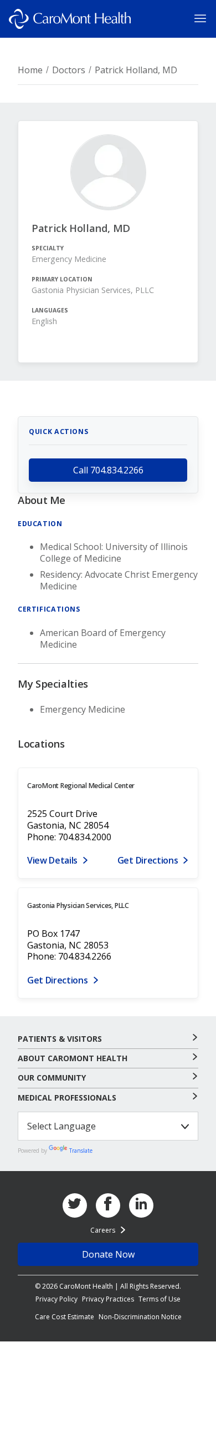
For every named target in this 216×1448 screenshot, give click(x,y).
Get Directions (147, 860)
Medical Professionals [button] (67, 1098)
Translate (80, 1150)
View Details (52, 860)
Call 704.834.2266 (108, 470)
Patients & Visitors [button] (60, 1039)
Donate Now (108, 1254)
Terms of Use (159, 1299)
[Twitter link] (75, 1205)
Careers (102, 1230)
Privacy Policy (56, 1299)
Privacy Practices (108, 1299)
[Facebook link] (108, 1205)
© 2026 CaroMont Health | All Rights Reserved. (108, 1286)
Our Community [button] (52, 1078)
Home (30, 70)
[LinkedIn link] (141, 1205)
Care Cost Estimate (64, 1316)
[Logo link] (70, 19)
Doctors (68, 70)
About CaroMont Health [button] (72, 1058)
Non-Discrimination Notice (140, 1316)
